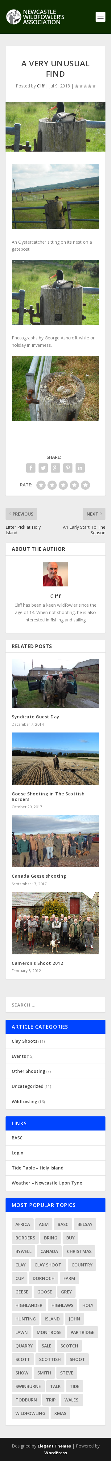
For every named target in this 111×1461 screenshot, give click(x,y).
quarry (24, 1346)
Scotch (69, 1346)
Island (52, 1319)
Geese (21, 1292)
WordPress (55, 1452)
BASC (17, 1138)
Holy (87, 1305)
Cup (19, 1278)
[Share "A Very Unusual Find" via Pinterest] (68, 468)
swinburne (28, 1386)
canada (49, 1251)
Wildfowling (24, 1101)
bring (50, 1238)
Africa (22, 1224)
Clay (20, 1265)
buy (70, 1238)
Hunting (25, 1319)
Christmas (79, 1251)
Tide (75, 1386)
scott (22, 1359)
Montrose (49, 1332)
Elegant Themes (54, 1446)
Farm (69, 1278)
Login (17, 1153)
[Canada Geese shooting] (55, 841)
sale (46, 1346)
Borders (25, 1238)
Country (82, 1265)
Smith (44, 1373)
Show (21, 1373)
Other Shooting (28, 1071)
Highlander (29, 1305)
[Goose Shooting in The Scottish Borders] (55, 758)
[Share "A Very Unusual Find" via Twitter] (43, 468)
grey (66, 1292)
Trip (51, 1400)
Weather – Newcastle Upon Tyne (47, 1183)
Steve (66, 1373)
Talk (55, 1386)
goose (44, 1292)
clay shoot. (49, 1265)
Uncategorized (27, 1086)
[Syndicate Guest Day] (55, 683)
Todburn (26, 1400)
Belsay (84, 1224)
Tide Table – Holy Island (38, 1168)
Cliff (40, 86)
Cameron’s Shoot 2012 (37, 963)
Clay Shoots (24, 1041)
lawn (21, 1332)
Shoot (77, 1359)
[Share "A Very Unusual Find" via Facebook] (31, 468)
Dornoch (44, 1278)
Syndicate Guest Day (36, 717)
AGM (44, 1224)
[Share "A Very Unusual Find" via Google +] (55, 468)
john (74, 1319)
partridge (82, 1332)
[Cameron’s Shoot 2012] (55, 923)
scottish (50, 1359)
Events (19, 1056)
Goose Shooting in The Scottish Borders (48, 796)
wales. (72, 1400)
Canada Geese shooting (39, 876)
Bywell (23, 1251)
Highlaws (62, 1305)
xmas (60, 1413)
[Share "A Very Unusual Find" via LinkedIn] (80, 468)
